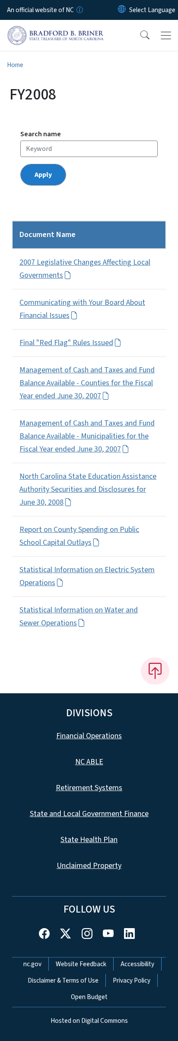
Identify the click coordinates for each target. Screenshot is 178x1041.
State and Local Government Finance (89, 813)
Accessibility (137, 964)
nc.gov (32, 964)
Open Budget (89, 997)
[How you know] (79, 9)
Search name (40, 134)
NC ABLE (89, 761)
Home (15, 65)
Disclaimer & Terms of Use (63, 980)
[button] (139, 35)
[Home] (55, 30)
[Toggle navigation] (166, 35)
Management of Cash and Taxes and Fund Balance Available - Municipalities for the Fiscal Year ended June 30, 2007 (87, 436)
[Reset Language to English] (122, 9)
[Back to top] (155, 670)
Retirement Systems (89, 787)
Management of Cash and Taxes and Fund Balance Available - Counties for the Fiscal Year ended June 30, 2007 (87, 383)
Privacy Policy (131, 980)
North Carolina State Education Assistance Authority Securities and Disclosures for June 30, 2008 (87, 489)
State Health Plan (89, 839)
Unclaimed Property (89, 865)
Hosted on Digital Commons (89, 1020)
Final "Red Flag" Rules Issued (66, 342)
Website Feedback (81, 964)
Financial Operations (89, 735)
